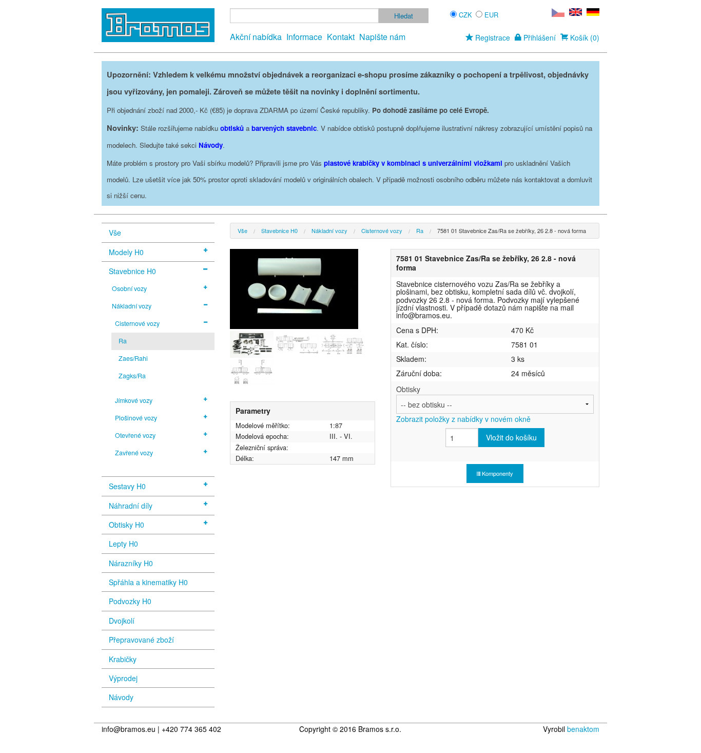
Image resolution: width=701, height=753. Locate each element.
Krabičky (123, 659)
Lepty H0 (123, 543)
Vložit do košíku (511, 437)
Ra (123, 340)
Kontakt (341, 37)
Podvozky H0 (130, 601)
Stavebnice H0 (132, 271)
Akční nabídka (256, 37)
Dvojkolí (121, 620)
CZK (465, 15)
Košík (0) (583, 37)
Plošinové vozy (136, 417)
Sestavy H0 (127, 486)
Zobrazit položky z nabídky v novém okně (463, 419)
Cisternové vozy (137, 323)
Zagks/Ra (132, 375)
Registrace (491, 37)
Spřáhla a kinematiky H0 (148, 582)
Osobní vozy (129, 288)
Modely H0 (126, 252)
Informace (304, 37)
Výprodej (123, 678)
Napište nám (382, 37)
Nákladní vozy (131, 306)
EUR (491, 15)
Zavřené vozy (134, 452)
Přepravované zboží (141, 639)
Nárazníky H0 (131, 563)
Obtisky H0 (126, 524)
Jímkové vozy (133, 400)
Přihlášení (538, 37)
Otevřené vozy (135, 435)
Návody (121, 697)
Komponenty (496, 473)
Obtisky (463, 404)
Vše (115, 232)
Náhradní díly (130, 505)
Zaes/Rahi (133, 358)
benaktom (583, 729)
